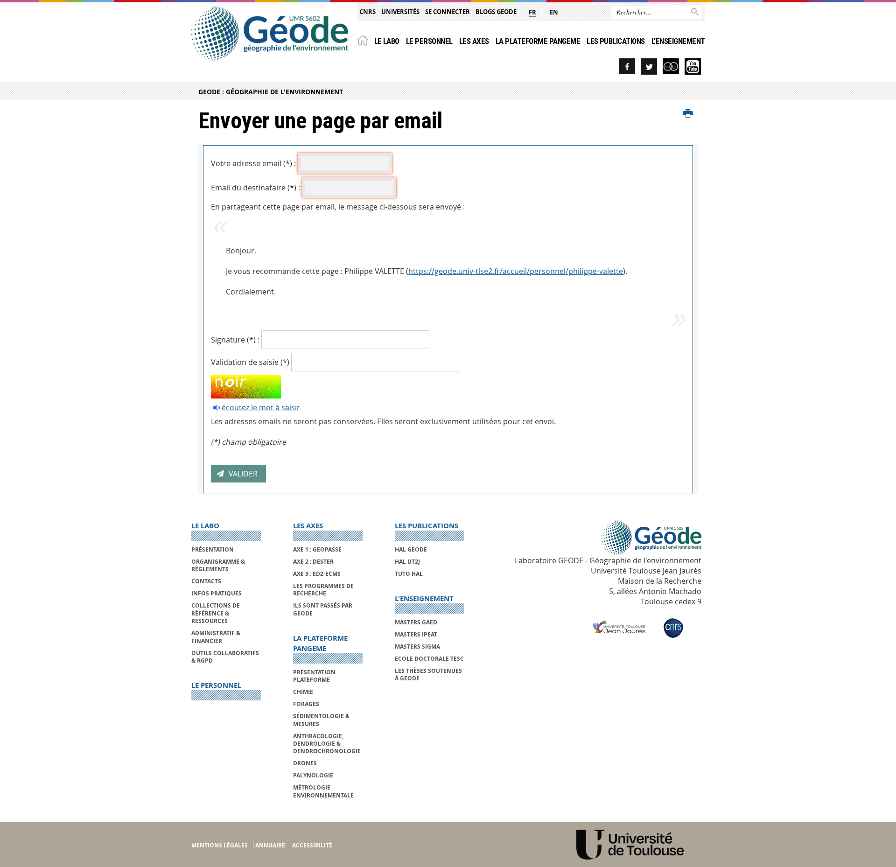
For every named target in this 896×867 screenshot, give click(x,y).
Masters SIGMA (417, 646)
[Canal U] (671, 66)
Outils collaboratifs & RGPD (225, 656)
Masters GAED (416, 622)
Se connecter (447, 11)
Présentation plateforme (314, 676)
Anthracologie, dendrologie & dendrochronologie (327, 743)
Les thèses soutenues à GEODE (428, 674)
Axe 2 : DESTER (313, 562)
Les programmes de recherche (323, 589)
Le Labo (386, 41)
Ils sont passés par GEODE (322, 609)
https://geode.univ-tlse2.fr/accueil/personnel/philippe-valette (515, 271)
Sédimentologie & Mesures (321, 719)
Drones (305, 763)
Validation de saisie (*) (250, 362)
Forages (306, 704)
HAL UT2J (407, 562)
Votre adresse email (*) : (253, 163)
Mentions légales (219, 845)
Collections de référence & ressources (215, 613)
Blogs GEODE (496, 11)
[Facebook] (627, 66)
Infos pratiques (216, 593)
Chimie (303, 692)
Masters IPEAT (416, 634)
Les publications (616, 41)
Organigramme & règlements (218, 565)
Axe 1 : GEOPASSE (317, 549)
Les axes (474, 41)
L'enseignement (678, 41)
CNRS (367, 11)
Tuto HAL (409, 574)
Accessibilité (312, 845)
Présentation (212, 549)
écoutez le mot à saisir (261, 407)
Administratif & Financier (215, 636)
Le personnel (429, 41)
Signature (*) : (235, 340)
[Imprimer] (688, 113)
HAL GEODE (411, 549)
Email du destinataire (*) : (255, 187)
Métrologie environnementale (323, 791)
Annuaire (270, 845)
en (554, 12)
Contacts (206, 581)
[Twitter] (649, 66)
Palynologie (313, 775)
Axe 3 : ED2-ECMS (317, 574)
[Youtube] (693, 66)
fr (532, 12)
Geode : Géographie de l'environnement (270, 91)
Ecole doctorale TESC (429, 659)
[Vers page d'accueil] (269, 33)
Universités (400, 11)
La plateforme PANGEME (538, 41)
